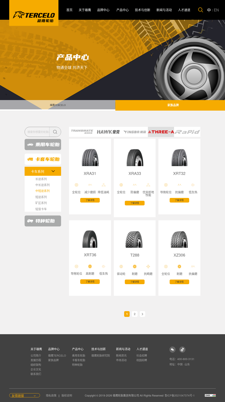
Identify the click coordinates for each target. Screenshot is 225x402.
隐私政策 (51, 395)
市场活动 (121, 360)
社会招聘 (141, 355)
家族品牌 (53, 360)
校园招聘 (141, 360)
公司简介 (36, 355)
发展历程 (36, 360)
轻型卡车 (41, 209)
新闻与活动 (164, 10)
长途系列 (41, 179)
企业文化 (36, 369)
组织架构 (36, 364)
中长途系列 (42, 185)
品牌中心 (103, 10)
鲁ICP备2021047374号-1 (180, 395)
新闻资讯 (121, 355)
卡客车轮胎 (78, 360)
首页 (69, 10)
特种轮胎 (77, 364)
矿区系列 (41, 203)
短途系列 (41, 197)
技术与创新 (142, 10)
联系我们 (36, 374)
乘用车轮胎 (78, 355)
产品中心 (122, 10)
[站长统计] (210, 395)
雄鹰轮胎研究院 (100, 355)
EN (216, 10)
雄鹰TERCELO (58, 105)
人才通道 (184, 10)
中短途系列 (42, 190)
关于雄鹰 (85, 10)
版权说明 (67, 395)
